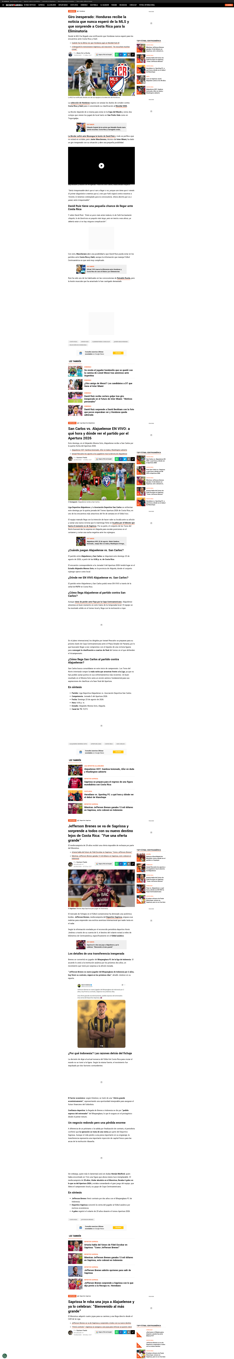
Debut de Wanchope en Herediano (66, 1)
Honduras (82, 11)
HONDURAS (84, 5)
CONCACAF (133, 5)
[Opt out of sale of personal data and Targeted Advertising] (4, 1356)
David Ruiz (84, 341)
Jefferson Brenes (87, 1219)
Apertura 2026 (96, 744)
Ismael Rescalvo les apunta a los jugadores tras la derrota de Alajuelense (99, 454)
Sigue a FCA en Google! (105, 54)
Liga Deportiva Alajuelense (87, 423)
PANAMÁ (114, 5)
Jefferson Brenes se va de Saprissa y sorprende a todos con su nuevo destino (101, 1323)
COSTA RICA (74, 5)
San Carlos (121, 744)
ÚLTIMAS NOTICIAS (30, 5)
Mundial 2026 (121, 106)
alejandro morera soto (78, 744)
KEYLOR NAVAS (63, 5)
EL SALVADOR (105, 5)
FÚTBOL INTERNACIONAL (147, 5)
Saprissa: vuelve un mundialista (32, 1)
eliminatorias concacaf (101, 341)
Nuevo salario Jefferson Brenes (84, 1)
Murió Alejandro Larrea (15, 1)
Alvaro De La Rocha (83, 53)
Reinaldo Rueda (123, 278)
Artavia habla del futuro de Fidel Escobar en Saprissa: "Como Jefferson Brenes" (102, 852)
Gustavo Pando (82, 458)
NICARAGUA (123, 5)
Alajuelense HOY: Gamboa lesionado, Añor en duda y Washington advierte (99, 450)
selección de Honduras (80, 103)
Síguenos (118, 353)
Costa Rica (73, 341)
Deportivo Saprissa (85, 820)
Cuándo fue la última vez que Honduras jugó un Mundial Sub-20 (95, 43)
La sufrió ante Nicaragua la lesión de (91, 136)
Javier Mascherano (121, 341)
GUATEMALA (94, 5)
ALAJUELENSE (51, 5)
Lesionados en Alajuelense (48, 1)
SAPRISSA (41, 5)
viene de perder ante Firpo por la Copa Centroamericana (98, 602)
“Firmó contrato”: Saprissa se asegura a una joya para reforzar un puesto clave (102, 1327)
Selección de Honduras (78, 345)
